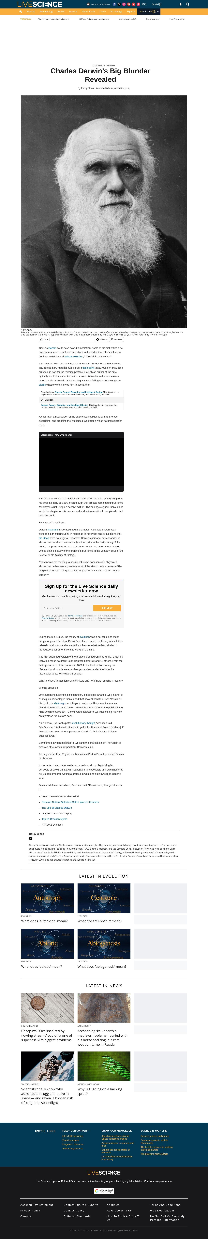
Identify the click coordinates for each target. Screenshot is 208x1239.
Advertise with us (119, 1210)
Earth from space (70, 1140)
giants (42, 384)
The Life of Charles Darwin (57, 807)
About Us (113, 1205)
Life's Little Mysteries (72, 1136)
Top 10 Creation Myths (54, 819)
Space (102, 11)
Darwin (52, 348)
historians (53, 529)
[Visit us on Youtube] (128, 4)
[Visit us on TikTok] (138, 4)
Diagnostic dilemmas (72, 1144)
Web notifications (162, 1210)
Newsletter (118, 339)
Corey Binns (87, 88)
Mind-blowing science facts (154, 1154)
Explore (131, 11)
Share (46, 339)
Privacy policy (30, 1210)
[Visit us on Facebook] (114, 4)
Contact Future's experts (81, 1205)
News (127, 88)
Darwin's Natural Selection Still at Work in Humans (70, 802)
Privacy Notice (48, 618)
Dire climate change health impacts (53, 19)
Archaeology (46, 11)
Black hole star (152, 19)
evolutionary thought (83, 723)
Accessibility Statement (36, 1205)
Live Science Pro (177, 19)
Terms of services (75, 616)
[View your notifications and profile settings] (180, 4)
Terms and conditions (165, 1205)
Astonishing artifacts (72, 1148)
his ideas (44, 538)
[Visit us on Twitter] (119, 4)
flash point (88, 367)
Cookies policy (74, 1210)
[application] (81, 462)
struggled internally (58, 334)
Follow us (103, 339)
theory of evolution (108, 332)
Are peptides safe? (127, 19)
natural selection (74, 356)
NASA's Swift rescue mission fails (94, 19)
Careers (25, 1216)
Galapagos (60, 703)
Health (61, 11)
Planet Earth (88, 11)
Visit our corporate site (158, 1181)
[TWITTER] (31, 838)
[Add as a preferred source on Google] (104, 1191)
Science (73, 11)
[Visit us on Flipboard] (133, 4)
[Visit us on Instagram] (124, 4)
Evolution (111, 66)
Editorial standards (77, 1216)
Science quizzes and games (155, 1136)
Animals (31, 11)
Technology (116, 11)
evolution (85, 637)
